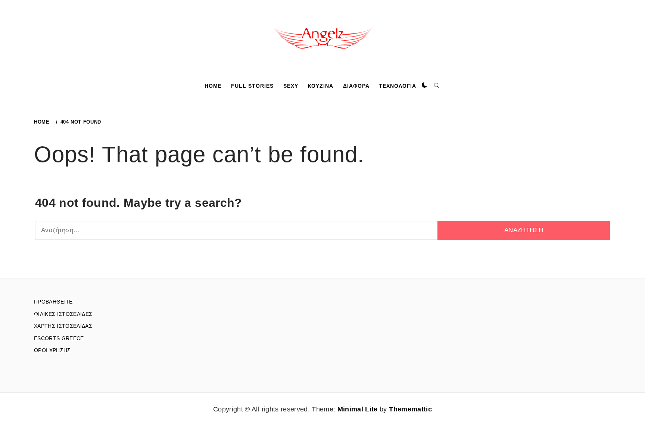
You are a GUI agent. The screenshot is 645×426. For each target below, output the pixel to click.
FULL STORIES (252, 86)
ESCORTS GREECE (59, 338)
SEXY (290, 86)
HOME (213, 86)
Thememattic (410, 409)
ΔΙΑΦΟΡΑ (356, 86)
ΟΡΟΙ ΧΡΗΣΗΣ (52, 350)
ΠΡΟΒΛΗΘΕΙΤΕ (53, 302)
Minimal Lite (357, 409)
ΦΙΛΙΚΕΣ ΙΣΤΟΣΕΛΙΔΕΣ (63, 314)
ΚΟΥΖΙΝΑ (320, 86)
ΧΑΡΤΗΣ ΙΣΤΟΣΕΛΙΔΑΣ (63, 326)
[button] (424, 85)
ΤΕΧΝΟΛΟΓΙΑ (397, 86)
